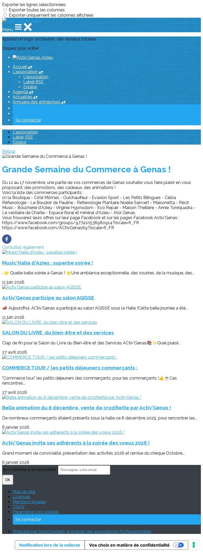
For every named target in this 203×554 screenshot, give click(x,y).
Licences (21, 496)
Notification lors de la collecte (49, 545)
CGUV (19, 506)
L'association (35, 76)
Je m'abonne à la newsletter (30, 469)
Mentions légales (29, 501)
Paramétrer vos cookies (36, 511)
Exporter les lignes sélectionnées (34, 4)
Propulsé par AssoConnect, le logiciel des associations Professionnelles (82, 531)
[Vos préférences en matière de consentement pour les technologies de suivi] (194, 545)
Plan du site (24, 491)
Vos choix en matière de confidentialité (129, 545)
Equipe (30, 86)
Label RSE (33, 81)
